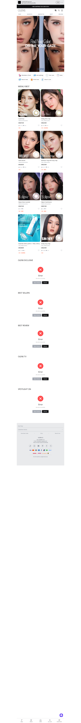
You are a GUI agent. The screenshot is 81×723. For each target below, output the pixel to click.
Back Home (37, 282)
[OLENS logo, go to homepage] (21, 10)
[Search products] (59, 10)
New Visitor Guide (24, 433)
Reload (45, 282)
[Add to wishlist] (39, 125)
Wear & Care (57, 433)
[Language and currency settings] (56, 10)
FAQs (41, 433)
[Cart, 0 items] (62, 10)
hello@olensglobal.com (42, 441)
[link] (29, 109)
